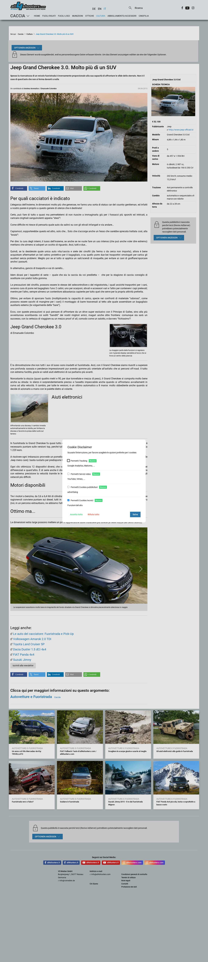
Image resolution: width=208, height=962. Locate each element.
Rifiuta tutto (93, 514)
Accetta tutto (76, 514)
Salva (135, 514)
